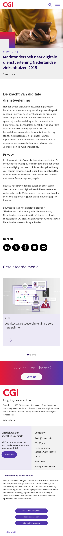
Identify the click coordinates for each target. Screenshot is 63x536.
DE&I (37, 456)
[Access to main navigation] (57, 5)
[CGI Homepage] (8, 4)
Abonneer (9, 454)
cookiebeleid (10, 532)
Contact (31, 376)
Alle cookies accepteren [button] (31, 511)
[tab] (28, 355)
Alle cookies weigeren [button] (31, 523)
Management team (45, 466)
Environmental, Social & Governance (45, 449)
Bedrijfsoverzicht (44, 438)
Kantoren (40, 461)
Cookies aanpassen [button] (31, 517)
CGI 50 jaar (40, 443)
